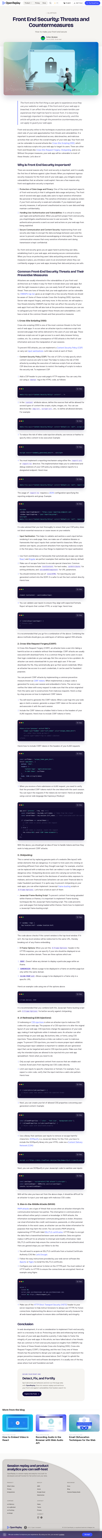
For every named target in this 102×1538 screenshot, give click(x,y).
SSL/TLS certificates (54, 1232)
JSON (51, 493)
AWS (38, 1486)
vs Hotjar (10, 1513)
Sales (39, 1504)
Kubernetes (40, 1495)
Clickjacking (66, 150)
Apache (23, 1262)
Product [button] (27, 3)
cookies (61, 1534)
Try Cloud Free (94, 3)
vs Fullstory (10, 1504)
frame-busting (64, 886)
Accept (87, 1534)
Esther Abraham (52, 37)
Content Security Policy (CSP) (70, 348)
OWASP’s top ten (27, 294)
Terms (39, 1507)
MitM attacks (23, 1209)
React (22, 559)
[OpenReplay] (14, 1527)
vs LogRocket (11, 1507)
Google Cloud (41, 1492)
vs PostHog (10, 1510)
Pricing (37, 3)
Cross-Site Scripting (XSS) (63, 143)
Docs (44, 3)
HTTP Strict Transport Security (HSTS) (50, 1305)
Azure (39, 1489)
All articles (52, 13)
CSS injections (37, 1022)
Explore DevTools (31, 1394)
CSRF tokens (39, 681)
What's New (10, 1486)
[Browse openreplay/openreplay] (38, 1517)
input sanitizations (35, 351)
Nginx (31, 1262)
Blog (68, 1489)
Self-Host (79, 3)
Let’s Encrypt (41, 1254)
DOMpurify (34, 1139)
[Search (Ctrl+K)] (50, 3)
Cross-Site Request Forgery (48, 150)
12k (57, 3)
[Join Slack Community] (41, 1517)
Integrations (11, 1492)
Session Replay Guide (73, 1492)
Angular (32, 559)
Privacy (39, 1510)
